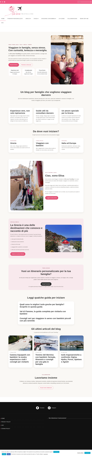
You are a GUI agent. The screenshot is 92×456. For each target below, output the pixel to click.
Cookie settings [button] (80, 452)
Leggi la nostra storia (52, 197)
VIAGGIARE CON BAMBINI (48, 18)
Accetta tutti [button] (56, 451)
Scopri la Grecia (13, 64)
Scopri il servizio (46, 284)
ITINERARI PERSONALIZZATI (15, 18)
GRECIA (28, 18)
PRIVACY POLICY (6, 421)
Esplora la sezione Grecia (18, 254)
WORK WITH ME (84, 18)
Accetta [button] (4, 454)
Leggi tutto (45, 454)
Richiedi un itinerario (26, 64)
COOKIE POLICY (5, 428)
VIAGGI (35, 18)
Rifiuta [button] (9, 454)
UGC (2, 22)
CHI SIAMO (62, 18)
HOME (3, 18)
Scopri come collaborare (46, 387)
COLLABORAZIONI (72, 18)
